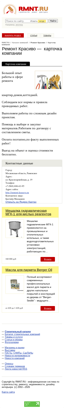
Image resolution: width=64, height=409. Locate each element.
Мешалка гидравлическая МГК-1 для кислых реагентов (28, 212)
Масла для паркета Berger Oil (29, 270)
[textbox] (26, 21)
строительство (24, 12)
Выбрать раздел (13, 35)
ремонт (34, 12)
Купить (47, 259)
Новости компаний (15, 358)
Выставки (10, 350)
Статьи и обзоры (14, 339)
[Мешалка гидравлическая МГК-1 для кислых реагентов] (15, 237)
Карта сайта (8, 392)
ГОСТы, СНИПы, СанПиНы (19, 353)
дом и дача (43, 12)
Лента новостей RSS (16, 369)
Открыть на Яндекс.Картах (21, 201)
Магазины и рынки (14, 347)
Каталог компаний (20, 43)
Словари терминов (15, 366)
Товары (47, 35)
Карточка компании (16, 64)
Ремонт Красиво (38, 43)
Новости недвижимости (17, 355)
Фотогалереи (12, 342)
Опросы (9, 363)
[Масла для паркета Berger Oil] (15, 292)
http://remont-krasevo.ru (17, 192)
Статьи (33, 35)
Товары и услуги (14, 337)
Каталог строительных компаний (22, 334)
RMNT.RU (6, 43)
